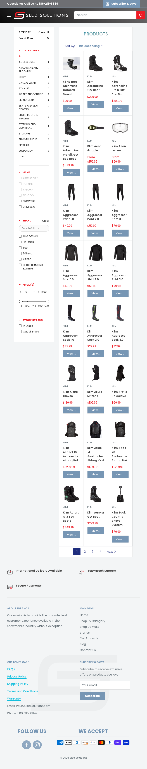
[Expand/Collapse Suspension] (47, 151)
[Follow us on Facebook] (26, 744)
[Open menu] (9, 15)
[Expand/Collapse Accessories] (47, 62)
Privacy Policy (17, 676)
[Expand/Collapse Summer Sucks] (47, 139)
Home (84, 615)
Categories (30, 50)
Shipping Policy (17, 684)
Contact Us (88, 650)
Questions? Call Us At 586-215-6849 (32, 4)
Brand (27, 220)
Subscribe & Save (124, 4)
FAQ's (11, 669)
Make (26, 172)
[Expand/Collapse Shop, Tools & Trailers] (47, 117)
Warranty (14, 698)
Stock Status (32, 320)
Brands (85, 633)
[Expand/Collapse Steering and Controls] (47, 126)
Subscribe (92, 696)
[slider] (21, 301)
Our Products (89, 638)
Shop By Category (92, 621)
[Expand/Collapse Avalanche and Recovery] (47, 69)
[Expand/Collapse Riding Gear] (47, 100)
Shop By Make (89, 627)
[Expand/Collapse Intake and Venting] (47, 94)
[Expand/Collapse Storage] (47, 133)
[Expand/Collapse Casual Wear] (47, 83)
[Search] (140, 15)
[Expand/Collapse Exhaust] (47, 88)
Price (28, 285)
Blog (83, 644)
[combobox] (105, 15)
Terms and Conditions (22, 691)
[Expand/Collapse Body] (47, 77)
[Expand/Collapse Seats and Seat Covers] (47, 107)
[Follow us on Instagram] (37, 744)
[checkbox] (33, 201)
